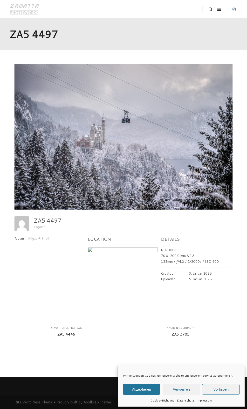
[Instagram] (234, 9)
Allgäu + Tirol (38, 238)
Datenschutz (185, 400)
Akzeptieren (141, 389)
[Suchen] (210, 9)
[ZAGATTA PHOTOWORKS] (24, 9)
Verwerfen (181, 389)
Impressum (204, 400)
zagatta (39, 226)
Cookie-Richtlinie (162, 400)
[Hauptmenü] (219, 9)
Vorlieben (221, 389)
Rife (17, 402)
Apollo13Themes (97, 402)
